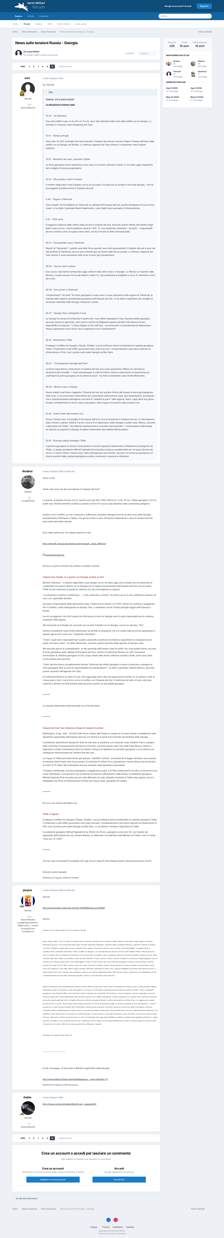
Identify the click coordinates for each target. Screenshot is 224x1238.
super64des (33, 51)
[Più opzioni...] (154, 78)
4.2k (29, 916)
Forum (27, 24)
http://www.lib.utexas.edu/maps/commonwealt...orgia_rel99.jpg (74, 543)
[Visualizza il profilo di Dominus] (193, 74)
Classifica (43, 16)
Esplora (18, 16)
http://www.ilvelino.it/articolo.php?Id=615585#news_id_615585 (74, 908)
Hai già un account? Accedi (178, 6)
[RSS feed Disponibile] (209, 1209)
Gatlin (27, 1097)
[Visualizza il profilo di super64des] (18, 53)
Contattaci (118, 1227)
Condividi (129, 53)
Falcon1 (177, 71)
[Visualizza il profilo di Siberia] (193, 63)
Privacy (106, 1227)
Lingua (94, 1227)
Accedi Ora (119, 1179)
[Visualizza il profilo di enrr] (28, 89)
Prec (23, 66)
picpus (27, 890)
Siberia (201, 61)
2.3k (29, 104)
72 (28, 1124)
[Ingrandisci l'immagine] (53, 554)
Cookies (130, 1227)
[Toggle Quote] (47, 92)
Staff (50, 24)
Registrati (204, 6)
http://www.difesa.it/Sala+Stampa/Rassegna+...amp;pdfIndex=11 (75, 1079)
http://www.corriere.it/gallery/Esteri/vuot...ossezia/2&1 (69, 1104)
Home (15, 24)
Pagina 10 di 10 (66, 66)
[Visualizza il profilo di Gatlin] (28, 1108)
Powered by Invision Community (112, 1233)
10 (52, 66)
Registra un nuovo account (53, 1179)
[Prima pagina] (16, 67)
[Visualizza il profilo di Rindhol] (28, 482)
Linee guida (80, 24)
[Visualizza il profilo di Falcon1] (168, 74)
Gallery (39, 24)
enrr (27, 78)
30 (28, 497)
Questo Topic (195, 16)
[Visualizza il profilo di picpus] (28, 901)
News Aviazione (50, 55)
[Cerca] (208, 16)
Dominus (202, 71)
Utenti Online (63, 24)
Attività (30, 16)
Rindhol (27, 471)
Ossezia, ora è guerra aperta (60, 99)
